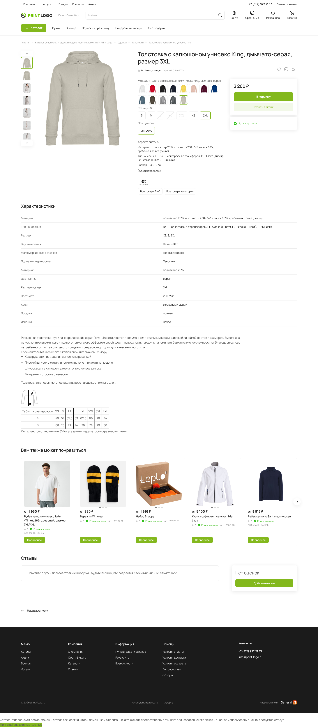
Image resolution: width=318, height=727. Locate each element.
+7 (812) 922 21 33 (260, 4)
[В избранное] (279, 69)
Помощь (168, 644)
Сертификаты (77, 657)
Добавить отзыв (264, 583)
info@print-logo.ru (250, 657)
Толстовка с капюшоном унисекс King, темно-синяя (173, 88)
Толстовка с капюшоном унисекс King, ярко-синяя (214, 88)
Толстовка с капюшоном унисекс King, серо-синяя (142, 99)
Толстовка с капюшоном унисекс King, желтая (183, 88)
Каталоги (74, 663)
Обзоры (167, 675)
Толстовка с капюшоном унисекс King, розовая (193, 88)
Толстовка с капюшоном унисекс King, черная (162, 88)
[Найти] (220, 15)
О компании (76, 652)
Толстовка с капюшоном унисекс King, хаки (152, 99)
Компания (75, 644)
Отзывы (73, 669)
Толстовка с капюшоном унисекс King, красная (152, 88)
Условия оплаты (173, 652)
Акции (25, 657)
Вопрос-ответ (171, 669)
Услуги (25, 669)
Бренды (26, 663)
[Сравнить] (286, 69)
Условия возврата (174, 663)
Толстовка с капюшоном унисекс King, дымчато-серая (183, 99)
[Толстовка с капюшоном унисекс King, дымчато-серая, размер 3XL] (82, 98)
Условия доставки (174, 657)
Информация (124, 644)
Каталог (26, 652)
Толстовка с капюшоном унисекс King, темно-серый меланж (173, 99)
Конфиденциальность (145, 702)
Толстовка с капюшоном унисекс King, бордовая (204, 88)
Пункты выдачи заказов (130, 652)
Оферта (168, 702)
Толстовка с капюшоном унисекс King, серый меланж (162, 99)
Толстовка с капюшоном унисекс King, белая (142, 88)
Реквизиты (122, 657)
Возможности (124, 663)
